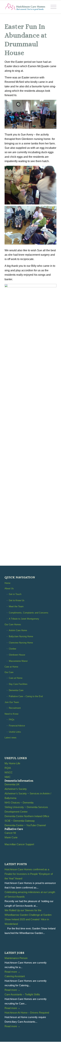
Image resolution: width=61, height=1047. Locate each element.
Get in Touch (15, 594)
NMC (8, 777)
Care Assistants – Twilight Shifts (22, 994)
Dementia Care (16, 690)
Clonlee (12, 648)
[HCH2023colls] (25, 7)
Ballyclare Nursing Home (21, 636)
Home (7, 583)
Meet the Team (16, 606)
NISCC (9, 772)
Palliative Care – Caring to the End (26, 696)
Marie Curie (11, 837)
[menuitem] (51, 7)
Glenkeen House (17, 655)
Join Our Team (12, 702)
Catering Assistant (15, 976)
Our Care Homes (13, 624)
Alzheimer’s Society (16, 788)
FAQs (11, 719)
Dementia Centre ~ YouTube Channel (25, 825)
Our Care (9, 672)
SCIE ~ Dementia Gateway (20, 820)
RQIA (8, 767)
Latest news (10, 737)
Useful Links (15, 732)
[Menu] (51, 7)
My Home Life (12, 763)
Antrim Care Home (18, 630)
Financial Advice (17, 725)
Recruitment (15, 708)
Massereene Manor (18, 661)
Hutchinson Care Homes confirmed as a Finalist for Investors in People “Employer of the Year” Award (29, 874)
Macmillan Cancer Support (19, 844)
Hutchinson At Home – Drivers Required (27, 1012)
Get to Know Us (16, 600)
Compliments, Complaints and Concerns (28, 612)
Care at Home (11, 666)
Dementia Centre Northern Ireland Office (27, 816)
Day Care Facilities (18, 684)
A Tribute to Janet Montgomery (24, 618)
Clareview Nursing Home (21, 642)
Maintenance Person (16, 958)
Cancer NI (10, 832)
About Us (9, 588)
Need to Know (11, 714)
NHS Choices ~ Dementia (19, 802)
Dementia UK (12, 784)
